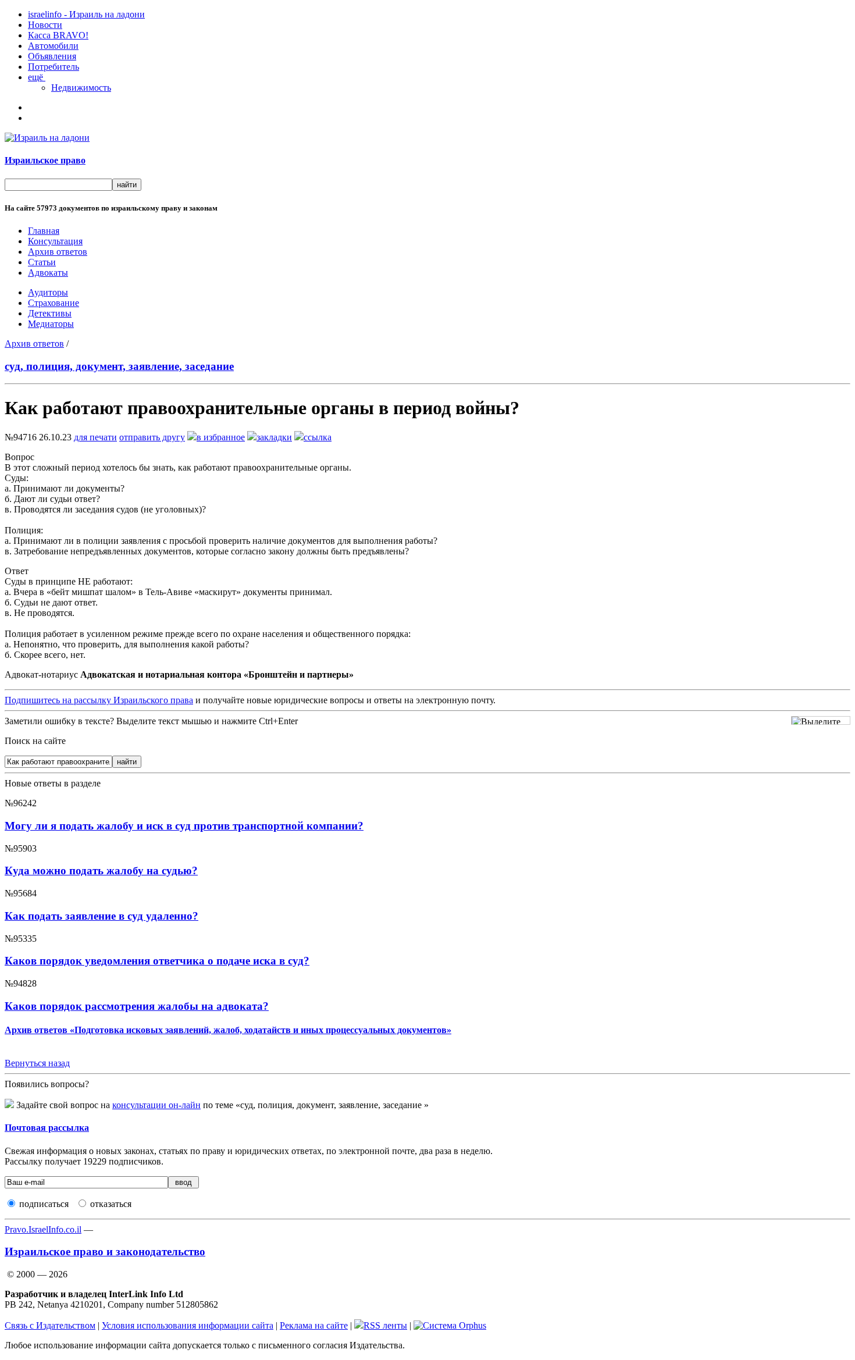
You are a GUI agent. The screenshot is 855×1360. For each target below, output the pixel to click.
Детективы (50, 313)
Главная (43, 231)
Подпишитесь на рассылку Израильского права (99, 700)
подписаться (44, 1204)
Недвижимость (81, 87)
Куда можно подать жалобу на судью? (101, 870)
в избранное (221, 437)
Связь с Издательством (50, 1325)
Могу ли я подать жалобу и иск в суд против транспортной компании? (184, 826)
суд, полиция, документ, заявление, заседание (119, 366)
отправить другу (152, 437)
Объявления (52, 56)
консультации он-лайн (156, 1105)
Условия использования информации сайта (187, 1325)
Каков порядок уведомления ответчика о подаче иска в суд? (157, 961)
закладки (274, 437)
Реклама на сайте (314, 1325)
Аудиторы (48, 292)
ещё (36, 77)
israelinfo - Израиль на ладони (86, 14)
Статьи (42, 262)
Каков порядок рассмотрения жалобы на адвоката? (137, 1006)
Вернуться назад (37, 1063)
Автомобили (53, 46)
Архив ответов (57, 252)
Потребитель (53, 67)
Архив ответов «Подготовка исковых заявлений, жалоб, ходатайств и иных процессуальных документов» (228, 1030)
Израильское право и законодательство (105, 1251)
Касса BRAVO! (58, 35)
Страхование (53, 303)
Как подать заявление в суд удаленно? (101, 916)
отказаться (110, 1204)
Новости (45, 25)
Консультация (55, 241)
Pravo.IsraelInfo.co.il (43, 1229)
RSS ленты (385, 1325)
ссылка (318, 437)
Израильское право (45, 160)
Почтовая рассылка (47, 1128)
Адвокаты (48, 272)
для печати (95, 437)
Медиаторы (51, 324)
